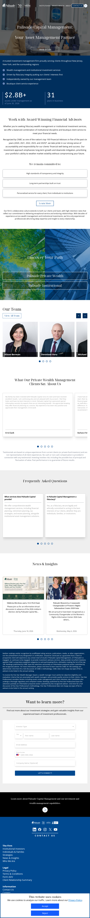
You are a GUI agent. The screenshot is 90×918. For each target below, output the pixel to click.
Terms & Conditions (13, 873)
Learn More (45, 203)
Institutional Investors (14, 848)
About (68, 6)
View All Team (11, 315)
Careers (7, 892)
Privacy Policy (9, 870)
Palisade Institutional (45, 285)
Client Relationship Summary (17, 879)
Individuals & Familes (13, 851)
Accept (45, 906)
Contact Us (77, 6)
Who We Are (9, 861)
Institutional (45, 6)
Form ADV (8, 876)
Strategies (8, 854)
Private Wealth (58, 6)
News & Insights (11, 857)
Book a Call (45, 49)
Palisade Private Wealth (45, 276)
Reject (45, 913)
